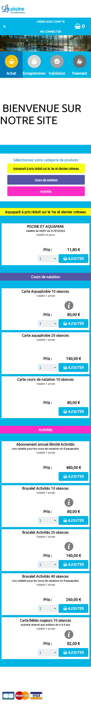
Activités (46, 191)
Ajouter (76, 259)
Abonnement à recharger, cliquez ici (48, 147)
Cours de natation (46, 179)
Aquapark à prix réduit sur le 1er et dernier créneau (46, 168)
